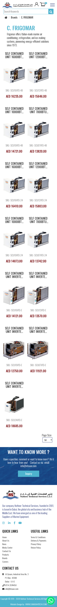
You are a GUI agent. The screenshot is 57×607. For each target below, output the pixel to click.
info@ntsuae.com (28, 466)
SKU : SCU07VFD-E (38, 365)
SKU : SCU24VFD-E (14, 420)
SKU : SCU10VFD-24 (14, 255)
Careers (5, 561)
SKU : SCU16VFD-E (14, 310)
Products (5, 554)
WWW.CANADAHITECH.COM (36, 604)
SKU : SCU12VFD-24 (38, 200)
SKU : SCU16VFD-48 (14, 90)
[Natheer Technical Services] (17, 5)
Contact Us (6, 551)
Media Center (7, 547)
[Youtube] (20, 523)
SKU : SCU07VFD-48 (38, 145)
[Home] (6, 17)
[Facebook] (14, 523)
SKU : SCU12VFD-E (38, 310)
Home (4, 537)
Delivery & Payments (38, 540)
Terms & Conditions (38, 537)
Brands (4, 558)
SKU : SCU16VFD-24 (14, 200)
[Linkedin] (9, 523)
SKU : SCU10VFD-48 (14, 145)
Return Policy (36, 547)
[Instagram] (3, 523)
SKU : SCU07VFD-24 (38, 255)
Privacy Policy (36, 544)
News (4, 544)
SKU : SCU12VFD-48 (38, 90)
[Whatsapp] (51, 601)
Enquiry (28, 473)
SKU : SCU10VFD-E (14, 365)
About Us (5, 540)
